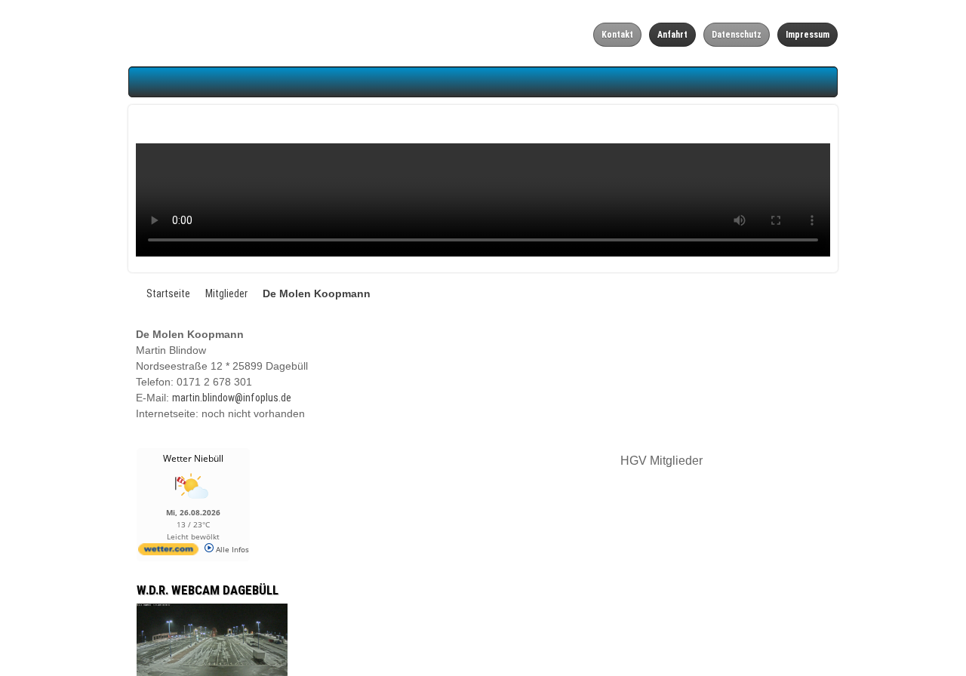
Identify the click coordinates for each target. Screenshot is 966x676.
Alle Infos (110, 549)
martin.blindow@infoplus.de (111, 398)
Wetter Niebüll (72, 458)
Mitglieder (106, 293)
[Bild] (91, 645)
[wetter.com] (47, 552)
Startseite (47, 293)
